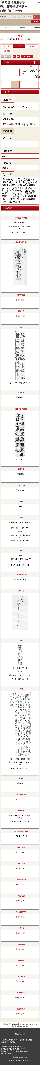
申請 (23, 300)
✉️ (18, 56)
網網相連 (13, 1042)
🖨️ (14, 56)
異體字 (19, 46)
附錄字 (32, 46)
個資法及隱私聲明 (10, 1040)
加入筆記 (27, 56)
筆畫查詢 (22, 27)
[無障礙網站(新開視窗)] (20, 1057)
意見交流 (4, 1042)
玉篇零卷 (8, 124)
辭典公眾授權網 (25, 1040)
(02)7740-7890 (11, 1051)
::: (0, 39)
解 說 (7, 46)
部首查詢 (7, 27)
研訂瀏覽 (7, 51)
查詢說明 (36, 22)
